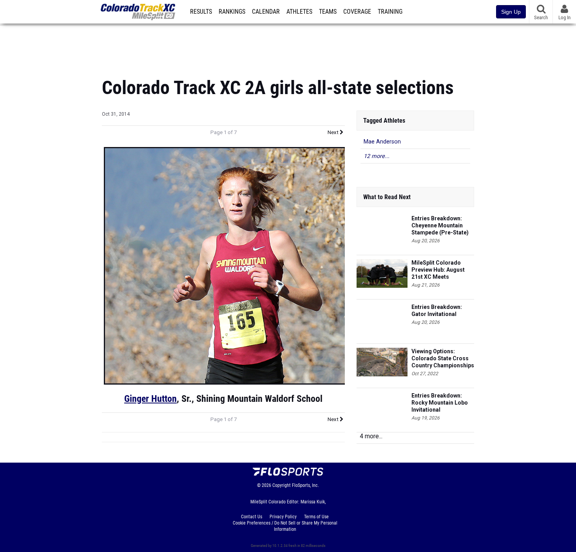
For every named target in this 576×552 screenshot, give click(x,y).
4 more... (371, 436)
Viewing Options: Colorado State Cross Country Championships (442, 358)
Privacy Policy (283, 516)
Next (334, 132)
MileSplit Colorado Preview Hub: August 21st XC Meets (438, 270)
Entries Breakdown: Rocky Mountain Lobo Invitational (439, 402)
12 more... (376, 156)
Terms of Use (316, 516)
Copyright (281, 485)
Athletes (299, 11)
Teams (328, 11)
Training (390, 11)
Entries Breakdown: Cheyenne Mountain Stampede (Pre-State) (440, 225)
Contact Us (251, 516)
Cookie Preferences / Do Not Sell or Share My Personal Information (285, 526)
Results (201, 11)
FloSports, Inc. (305, 485)
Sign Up (511, 12)
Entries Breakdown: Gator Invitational (436, 310)
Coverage (357, 11)
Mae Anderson (382, 141)
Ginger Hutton (150, 398)
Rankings (232, 11)
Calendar (266, 11)
